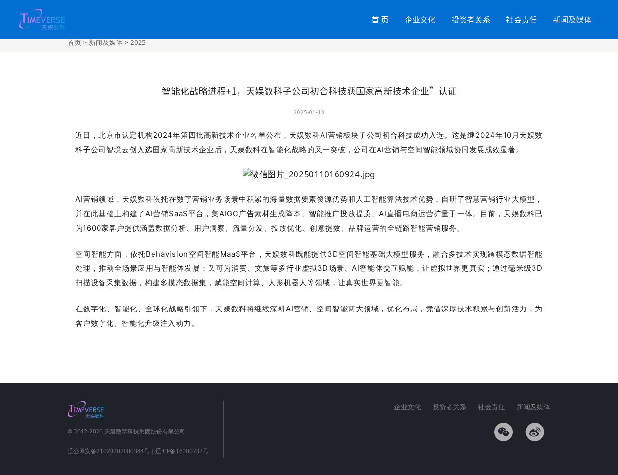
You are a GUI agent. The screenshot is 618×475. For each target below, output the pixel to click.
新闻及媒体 (572, 19)
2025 (138, 42)
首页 (74, 42)
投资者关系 (470, 19)
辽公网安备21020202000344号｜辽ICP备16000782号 (138, 451)
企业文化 (420, 19)
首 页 (380, 19)
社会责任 (521, 19)
